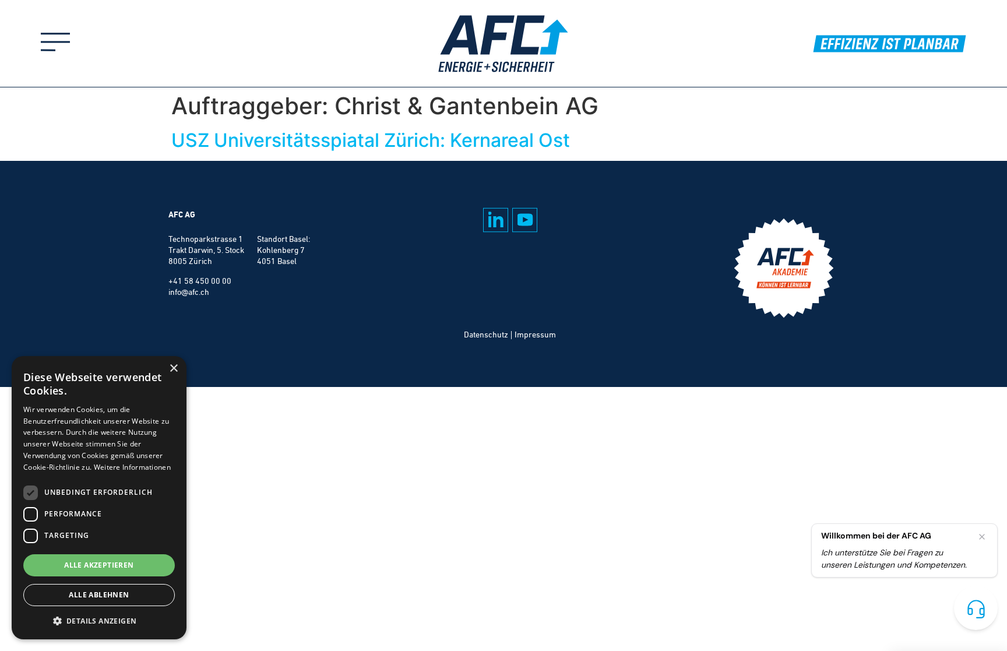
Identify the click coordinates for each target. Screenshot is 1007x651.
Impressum (535, 334)
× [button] (173, 368)
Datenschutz (486, 334)
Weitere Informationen (132, 467)
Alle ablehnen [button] (99, 595)
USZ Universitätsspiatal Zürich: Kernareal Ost (370, 140)
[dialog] (99, 497)
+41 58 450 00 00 (199, 281)
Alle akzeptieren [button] (98, 565)
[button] (99, 621)
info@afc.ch (188, 292)
